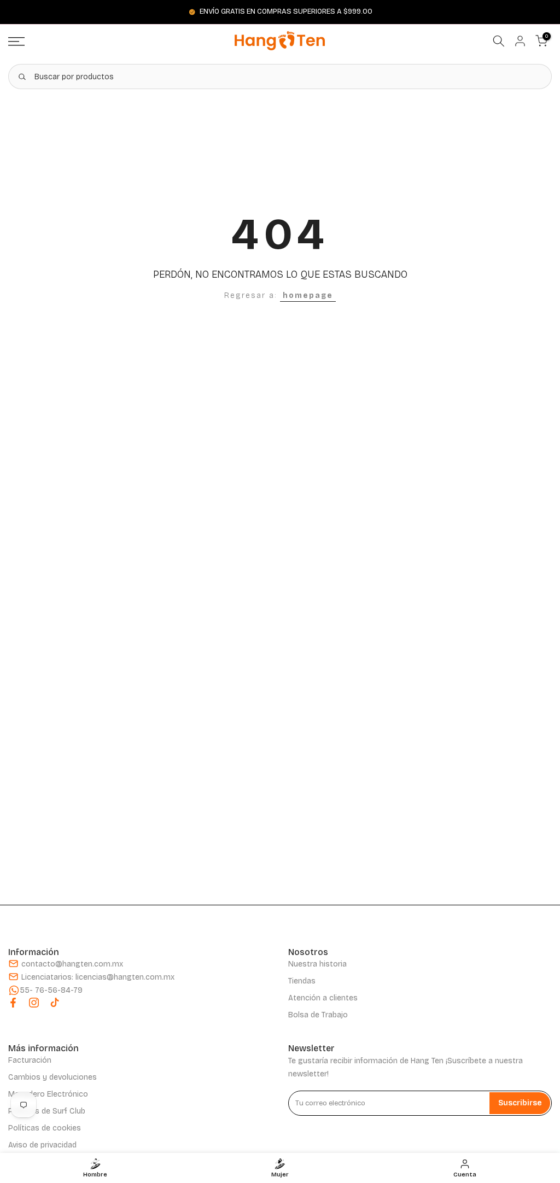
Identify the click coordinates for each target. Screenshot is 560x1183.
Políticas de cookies (44, 1128)
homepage (308, 295)
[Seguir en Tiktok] (55, 1002)
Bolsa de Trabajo (318, 1015)
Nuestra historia (317, 964)
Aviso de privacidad (42, 1145)
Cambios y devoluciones (52, 1077)
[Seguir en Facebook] (13, 1002)
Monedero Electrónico (48, 1094)
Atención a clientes (323, 998)
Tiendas (302, 981)
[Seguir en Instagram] (34, 1002)
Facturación (29, 1060)
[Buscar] (22, 76)
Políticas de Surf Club (46, 1111)
